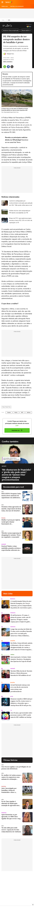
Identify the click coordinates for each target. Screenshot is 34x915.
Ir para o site (9, 2)
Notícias (28, 412)
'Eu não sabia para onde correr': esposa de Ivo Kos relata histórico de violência (11, 830)
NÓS (9, 20)
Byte (11, 696)
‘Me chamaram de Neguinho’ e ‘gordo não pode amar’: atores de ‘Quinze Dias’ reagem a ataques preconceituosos (16, 474)
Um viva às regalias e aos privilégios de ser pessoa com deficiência (16, 768)
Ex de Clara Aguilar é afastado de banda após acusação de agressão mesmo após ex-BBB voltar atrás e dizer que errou (11, 803)
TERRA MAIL (4, 6)
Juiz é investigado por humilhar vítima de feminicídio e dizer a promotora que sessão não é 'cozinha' (11, 790)
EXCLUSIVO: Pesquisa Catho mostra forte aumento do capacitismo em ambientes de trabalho (11, 496)
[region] (17, 910)
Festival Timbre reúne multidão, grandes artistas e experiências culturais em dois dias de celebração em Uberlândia (11, 548)
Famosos (12, 599)
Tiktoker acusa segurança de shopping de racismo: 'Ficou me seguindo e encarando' (11, 535)
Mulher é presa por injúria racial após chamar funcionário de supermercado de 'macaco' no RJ (10, 522)
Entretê (4, 466)
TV (11, 710)
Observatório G (26, 31)
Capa (3, 20)
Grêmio (12, 654)
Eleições (12, 640)
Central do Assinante (16, 6)
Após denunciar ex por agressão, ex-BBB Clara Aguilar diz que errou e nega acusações (11, 817)
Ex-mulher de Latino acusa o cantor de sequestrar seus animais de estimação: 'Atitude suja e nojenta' (11, 777)
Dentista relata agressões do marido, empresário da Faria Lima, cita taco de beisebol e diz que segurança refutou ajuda (11, 509)
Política (3, 786)
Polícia (15, 412)
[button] (2, 2)
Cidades (9, 412)
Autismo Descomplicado (11, 31)
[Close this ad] (32, 904)
